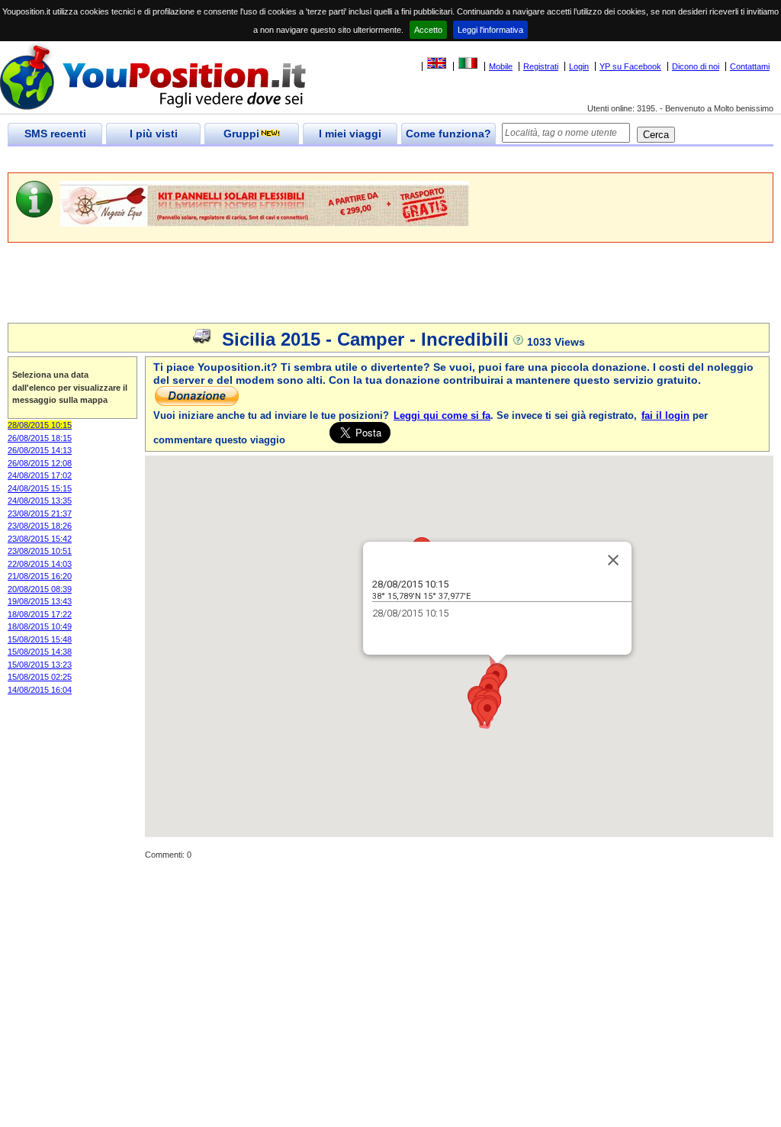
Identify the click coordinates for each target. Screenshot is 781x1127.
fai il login (665, 415)
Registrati (540, 66)
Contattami (750, 66)
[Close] (613, 560)
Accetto (428, 29)
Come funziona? (448, 133)
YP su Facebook (630, 66)
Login (579, 66)
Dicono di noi (695, 66)
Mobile (501, 66)
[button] (487, 712)
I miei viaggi (350, 133)
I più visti (154, 133)
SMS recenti (55, 133)
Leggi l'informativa (490, 29)
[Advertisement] (285, 160)
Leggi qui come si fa (442, 415)
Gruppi (241, 133)
